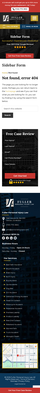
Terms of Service (27, 379)
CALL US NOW (12, 26)
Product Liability (12, 316)
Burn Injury (10, 277)
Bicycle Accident (12, 269)
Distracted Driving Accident (17, 296)
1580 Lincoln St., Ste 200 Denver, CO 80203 (15, 219)
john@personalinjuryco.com (17, 230)
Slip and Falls (11, 328)
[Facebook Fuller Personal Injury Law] (7, 238)
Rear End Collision (13, 320)
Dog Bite (9, 289)
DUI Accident (11, 292)
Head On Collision (13, 300)
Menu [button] (34, 18)
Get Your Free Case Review (19, 56)
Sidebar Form (14, 65)
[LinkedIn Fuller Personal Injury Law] (11, 238)
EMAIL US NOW (32, 26)
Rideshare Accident (14, 324)
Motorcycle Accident (14, 304)
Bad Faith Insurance (14, 265)
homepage (11, 91)
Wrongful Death (12, 336)
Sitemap (13, 381)
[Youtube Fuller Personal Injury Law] (15, 238)
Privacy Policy (24, 381)
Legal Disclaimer (20, 384)
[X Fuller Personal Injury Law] (3, 238)
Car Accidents (11, 285)
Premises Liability (12, 312)
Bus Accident (11, 281)
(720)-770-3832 (21, 9)
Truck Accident (12, 332)
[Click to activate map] (20, 367)
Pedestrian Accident (14, 308)
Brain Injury (10, 273)
